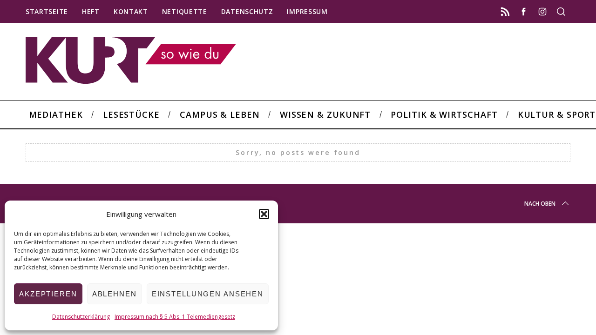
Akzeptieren (48, 294)
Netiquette (184, 11)
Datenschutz (247, 11)
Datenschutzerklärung (81, 317)
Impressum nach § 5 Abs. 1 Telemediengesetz (175, 317)
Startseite (47, 11)
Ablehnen (114, 294)
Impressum (307, 11)
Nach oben (539, 204)
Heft (91, 11)
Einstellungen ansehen (208, 294)
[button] (264, 214)
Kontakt (131, 11)
